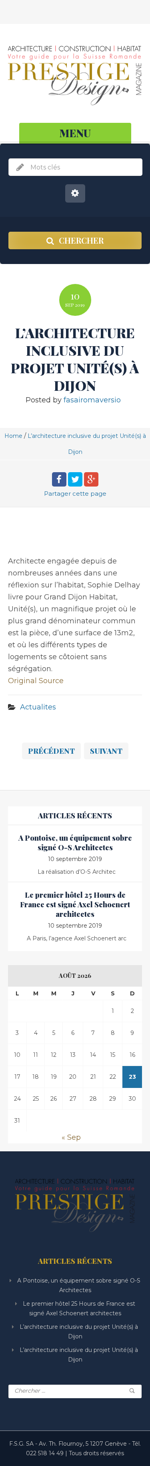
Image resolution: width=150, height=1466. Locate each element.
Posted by (73, 400)
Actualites (38, 707)
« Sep (71, 1137)
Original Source (36, 680)
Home (13, 435)
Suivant (106, 751)
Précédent (51, 751)
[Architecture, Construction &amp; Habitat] (75, 74)
